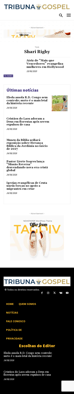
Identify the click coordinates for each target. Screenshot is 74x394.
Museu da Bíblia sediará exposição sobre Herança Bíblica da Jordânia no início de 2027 (27, 144)
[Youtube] (67, 293)
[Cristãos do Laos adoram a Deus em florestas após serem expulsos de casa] (60, 124)
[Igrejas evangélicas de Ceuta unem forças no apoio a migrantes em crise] (60, 189)
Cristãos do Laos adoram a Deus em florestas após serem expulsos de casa (27, 121)
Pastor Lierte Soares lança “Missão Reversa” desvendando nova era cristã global (27, 166)
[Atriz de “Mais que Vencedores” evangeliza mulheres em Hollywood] (14, 67)
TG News (8, 76)
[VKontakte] (61, 293)
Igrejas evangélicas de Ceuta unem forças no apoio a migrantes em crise (26, 186)
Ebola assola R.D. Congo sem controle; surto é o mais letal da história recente (27, 100)
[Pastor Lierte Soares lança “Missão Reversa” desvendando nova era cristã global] (60, 167)
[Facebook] (42, 293)
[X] (54, 293)
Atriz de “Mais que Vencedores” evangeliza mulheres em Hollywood (45, 64)
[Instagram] (48, 293)
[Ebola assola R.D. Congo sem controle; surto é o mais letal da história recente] (60, 103)
